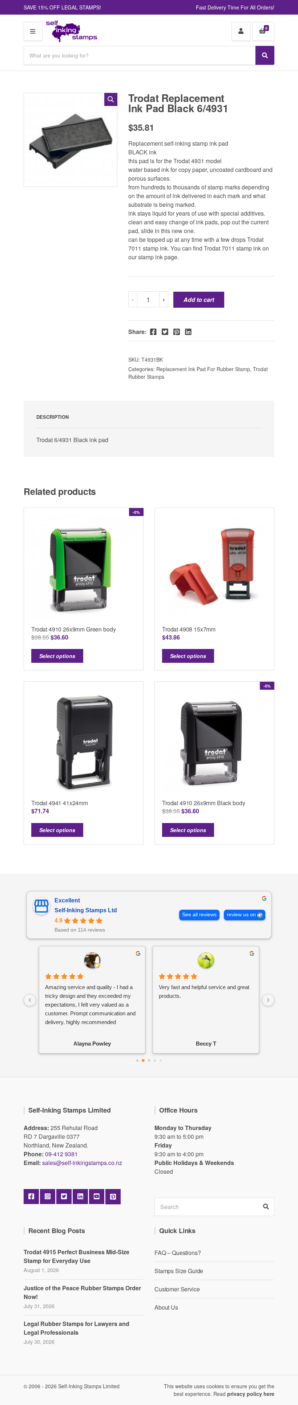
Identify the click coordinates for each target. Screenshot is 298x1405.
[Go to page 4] (160, 1060)
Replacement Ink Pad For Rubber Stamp (203, 369)
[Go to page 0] (137, 1060)
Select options (57, 656)
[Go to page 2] (149, 1060)
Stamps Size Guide (178, 1271)
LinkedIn (80, 1196)
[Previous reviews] (30, 1000)
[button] (110, 99)
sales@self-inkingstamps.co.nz (82, 1162)
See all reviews (199, 914)
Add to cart (199, 299)
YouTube (96, 1196)
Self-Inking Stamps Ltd (86, 910)
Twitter (64, 1196)
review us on (241, 914)
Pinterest (113, 1196)
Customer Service (177, 1289)
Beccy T (206, 1043)
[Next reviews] (268, 1000)
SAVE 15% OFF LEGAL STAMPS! (62, 7)
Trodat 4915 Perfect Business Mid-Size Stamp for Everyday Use (76, 1256)
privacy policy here (250, 1393)
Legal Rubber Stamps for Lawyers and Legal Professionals (76, 1328)
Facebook (31, 1196)
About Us (166, 1307)
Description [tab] (52, 416)
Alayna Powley (92, 1043)
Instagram (47, 1196)
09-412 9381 (61, 1154)
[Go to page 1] (143, 1060)
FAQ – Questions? (177, 1252)
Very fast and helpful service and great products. (204, 991)
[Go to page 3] (155, 1060)
